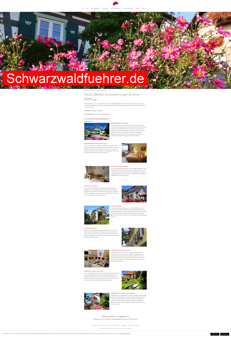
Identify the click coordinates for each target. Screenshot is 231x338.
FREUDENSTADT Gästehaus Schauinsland (93, 271)
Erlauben (224, 334)
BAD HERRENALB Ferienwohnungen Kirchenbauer (95, 143)
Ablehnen (215, 334)
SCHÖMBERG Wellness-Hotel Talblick (119, 123)
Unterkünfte (105, 90)
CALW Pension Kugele (116, 206)
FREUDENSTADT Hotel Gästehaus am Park (120, 250)
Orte (87, 8)
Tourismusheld (116, 325)
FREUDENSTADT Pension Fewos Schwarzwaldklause (123, 293)
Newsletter (130, 325)
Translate (94, 99)
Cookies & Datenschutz (103, 325)
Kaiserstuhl (105, 8)
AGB (110, 325)
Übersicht (99, 110)
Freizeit (138, 8)
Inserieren (136, 325)
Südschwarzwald (95, 8)
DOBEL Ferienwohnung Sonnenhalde (119, 166)
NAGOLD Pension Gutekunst (90, 186)
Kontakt (144, 8)
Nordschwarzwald (128, 8)
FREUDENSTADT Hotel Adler (90, 228)
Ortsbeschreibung (105, 114)
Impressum (94, 325)
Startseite (92, 90)
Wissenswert (124, 325)
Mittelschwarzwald (116, 8)
